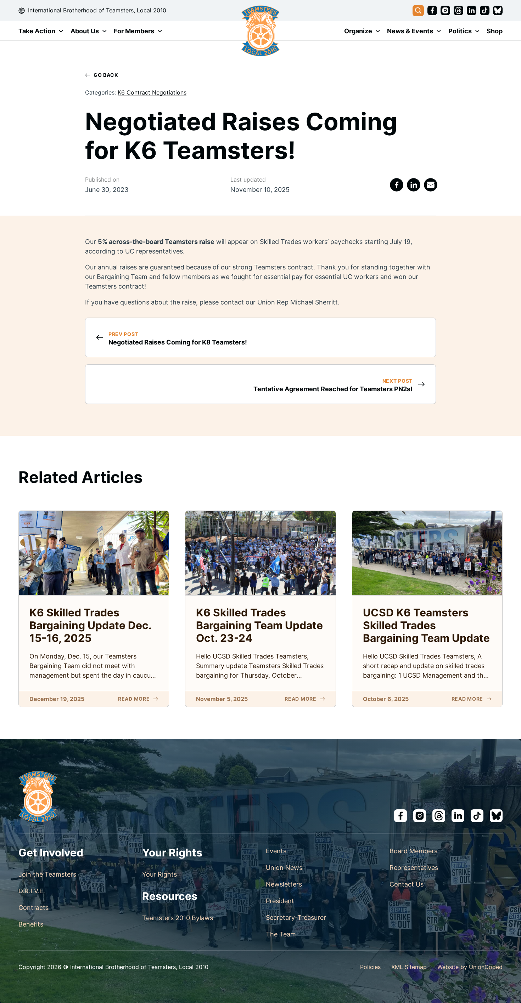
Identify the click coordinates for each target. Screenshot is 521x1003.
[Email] (430, 185)
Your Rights (159, 874)
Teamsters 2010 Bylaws (177, 918)
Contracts (33, 907)
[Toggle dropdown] (60, 31)
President (280, 901)
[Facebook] (396, 185)
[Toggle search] (418, 10)
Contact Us (407, 884)
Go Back (106, 75)
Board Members (413, 851)
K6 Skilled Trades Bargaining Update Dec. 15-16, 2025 (90, 625)
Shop (495, 31)
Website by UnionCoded (470, 966)
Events (276, 851)
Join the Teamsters (47, 874)
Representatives (414, 867)
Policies (370, 966)
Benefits (30, 924)
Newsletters (284, 884)
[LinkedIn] (413, 185)
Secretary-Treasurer (296, 917)
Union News (284, 867)
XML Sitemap (409, 966)
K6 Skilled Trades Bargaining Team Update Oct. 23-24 (259, 625)
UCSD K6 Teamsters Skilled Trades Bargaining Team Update (426, 625)
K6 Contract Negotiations (152, 92)
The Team (281, 934)
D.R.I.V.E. (31, 891)
